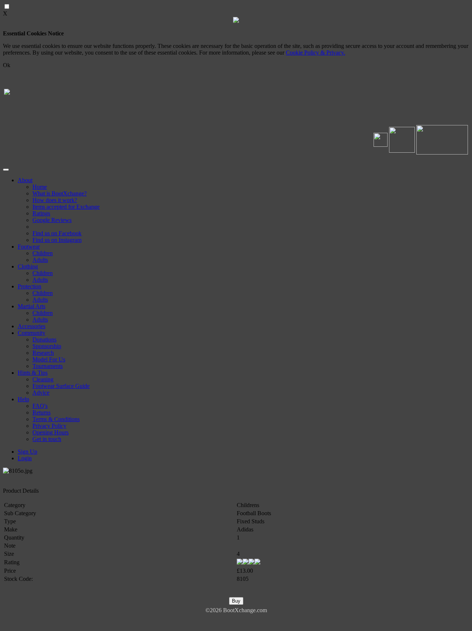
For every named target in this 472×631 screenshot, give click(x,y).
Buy (236, 601)
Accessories (31, 326)
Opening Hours (50, 432)
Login (25, 458)
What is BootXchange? (59, 193)
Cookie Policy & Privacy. (315, 52)
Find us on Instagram (56, 240)
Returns (41, 412)
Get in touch (46, 439)
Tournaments (47, 366)
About (25, 180)
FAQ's (40, 406)
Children (42, 253)
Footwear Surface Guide (61, 386)
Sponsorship (46, 346)
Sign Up (27, 451)
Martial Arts (31, 306)
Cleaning (42, 379)
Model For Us (48, 359)
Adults (40, 260)
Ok (6, 65)
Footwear (29, 246)
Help (23, 399)
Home (39, 187)
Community (31, 333)
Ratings (41, 213)
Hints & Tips (33, 373)
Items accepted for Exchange (66, 207)
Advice (40, 392)
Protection (29, 286)
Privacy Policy (49, 426)
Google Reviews (52, 220)
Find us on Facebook (56, 233)
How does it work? (54, 200)
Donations (44, 339)
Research (43, 353)
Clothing (28, 266)
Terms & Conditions (56, 419)
